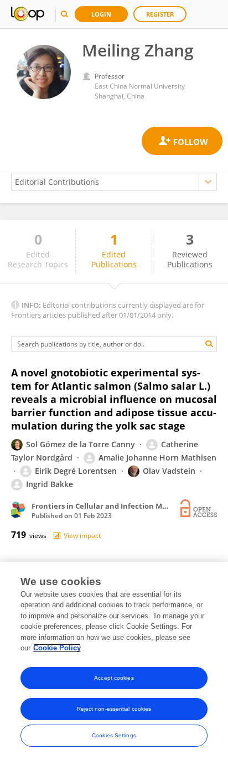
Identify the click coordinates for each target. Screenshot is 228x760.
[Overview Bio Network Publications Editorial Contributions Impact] (114, 182)
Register (160, 14)
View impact (82, 535)
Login (101, 14)
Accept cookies (113, 678)
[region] (114, 661)
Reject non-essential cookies (114, 709)
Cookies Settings (114, 735)
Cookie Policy (57, 648)
